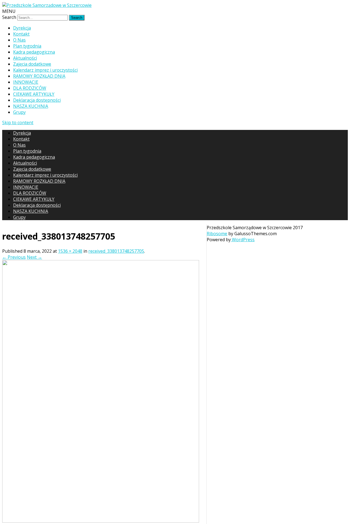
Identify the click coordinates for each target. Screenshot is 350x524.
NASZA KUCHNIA (30, 106)
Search (9, 17)
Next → (34, 257)
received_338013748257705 (116, 251)
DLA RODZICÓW (29, 88)
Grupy (19, 112)
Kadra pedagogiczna (34, 52)
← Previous (14, 257)
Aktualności (25, 58)
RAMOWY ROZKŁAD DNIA (39, 76)
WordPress (243, 240)
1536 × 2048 (70, 251)
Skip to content (17, 123)
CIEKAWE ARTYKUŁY (33, 94)
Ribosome (217, 234)
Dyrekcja (22, 28)
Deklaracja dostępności (37, 100)
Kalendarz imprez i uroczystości (45, 70)
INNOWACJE (25, 82)
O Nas (19, 40)
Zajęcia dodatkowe (32, 64)
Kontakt (21, 34)
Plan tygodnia (27, 46)
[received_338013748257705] (100, 521)
